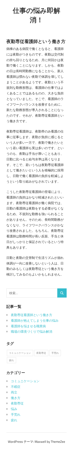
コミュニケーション (20, 353)
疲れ (11, 360)
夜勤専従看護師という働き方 (31, 315)
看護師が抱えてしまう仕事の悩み (35, 320)
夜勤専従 (41, 353)
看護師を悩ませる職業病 (28, 326)
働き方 (15, 397)
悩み (14, 409)
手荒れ (55, 353)
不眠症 (15, 386)
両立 (14, 392)
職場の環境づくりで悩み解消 (31, 331)
